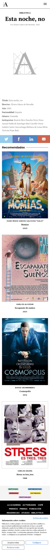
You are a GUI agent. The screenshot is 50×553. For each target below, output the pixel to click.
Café (40, 505)
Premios (13, 509)
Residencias (13, 513)
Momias (25, 224)
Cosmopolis (25, 391)
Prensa (23, 509)
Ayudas (25, 513)
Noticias (13, 489)
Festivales (25, 497)
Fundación (35, 509)
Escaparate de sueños (25, 308)
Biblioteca (25, 13)
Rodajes (14, 493)
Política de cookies (40, 518)
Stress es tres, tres (25, 474)
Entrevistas (35, 489)
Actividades (29, 505)
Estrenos (35, 493)
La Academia (14, 505)
